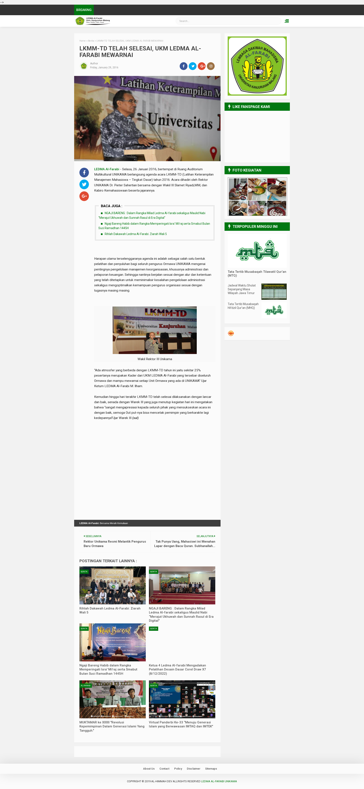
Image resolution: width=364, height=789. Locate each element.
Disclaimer (193, 768)
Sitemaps (211, 768)
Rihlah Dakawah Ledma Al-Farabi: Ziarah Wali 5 (136, 234)
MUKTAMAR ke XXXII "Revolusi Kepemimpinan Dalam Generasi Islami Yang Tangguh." (112, 726)
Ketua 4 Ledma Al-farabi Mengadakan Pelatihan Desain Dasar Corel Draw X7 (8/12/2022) (177, 669)
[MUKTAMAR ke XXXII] (112, 699)
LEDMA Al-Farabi (106, 169)
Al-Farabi (86, 686)
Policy (178, 768)
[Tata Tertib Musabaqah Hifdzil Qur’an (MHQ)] (274, 317)
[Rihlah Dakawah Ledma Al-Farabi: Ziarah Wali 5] (112, 585)
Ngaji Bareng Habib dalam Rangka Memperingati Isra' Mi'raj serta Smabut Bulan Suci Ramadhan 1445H (108, 669)
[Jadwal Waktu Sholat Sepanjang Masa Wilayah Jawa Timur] (274, 298)
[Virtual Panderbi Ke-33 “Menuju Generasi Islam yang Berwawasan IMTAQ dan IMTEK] (182, 699)
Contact (164, 768)
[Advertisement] (154, 438)
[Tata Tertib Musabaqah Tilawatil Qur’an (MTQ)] (257, 266)
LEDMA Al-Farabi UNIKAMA (115, 21)
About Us (149, 768)
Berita (84, 572)
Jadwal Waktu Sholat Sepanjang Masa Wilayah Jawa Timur (242, 289)
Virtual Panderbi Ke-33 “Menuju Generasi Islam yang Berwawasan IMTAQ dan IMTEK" (181, 724)
